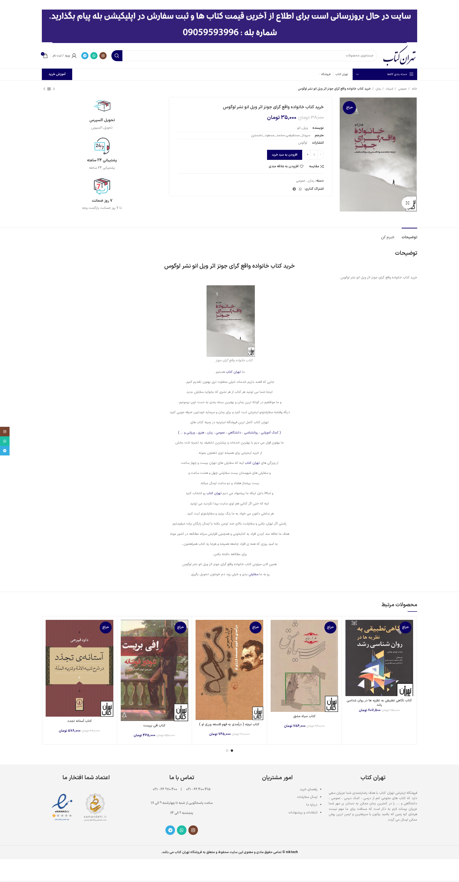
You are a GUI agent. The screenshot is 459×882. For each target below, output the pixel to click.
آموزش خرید (57, 74)
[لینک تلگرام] (84, 55)
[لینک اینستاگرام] (103, 55)
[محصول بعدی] (44, 89)
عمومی (402, 89)
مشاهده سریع (349, 638)
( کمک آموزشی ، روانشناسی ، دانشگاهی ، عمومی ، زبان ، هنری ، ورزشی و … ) (229, 432)
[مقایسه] (349, 627)
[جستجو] (116, 55)
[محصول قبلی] (53, 89)
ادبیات (389, 89)
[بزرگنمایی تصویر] (408, 203)
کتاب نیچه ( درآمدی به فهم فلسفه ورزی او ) (229, 724)
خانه (414, 89)
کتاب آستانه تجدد (79, 721)
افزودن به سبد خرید (284, 154)
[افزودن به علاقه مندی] (349, 649)
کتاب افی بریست (154, 725)
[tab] (409, 235)
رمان (378, 89)
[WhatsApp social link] (94, 55)
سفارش (253, 574)
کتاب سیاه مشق (304, 716)
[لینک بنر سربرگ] (236, 5)
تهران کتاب (233, 371)
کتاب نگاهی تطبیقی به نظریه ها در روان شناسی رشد (379, 702)
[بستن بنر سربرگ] (6, 5)
